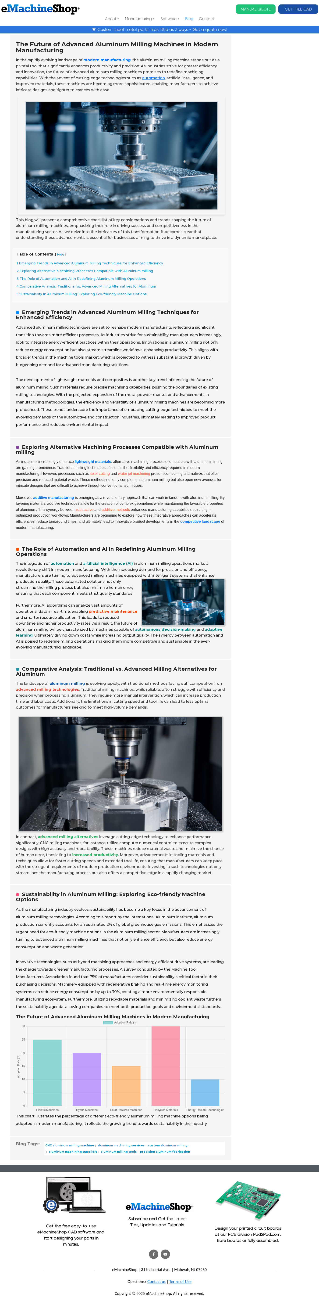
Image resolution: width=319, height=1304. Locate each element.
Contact (206, 19)
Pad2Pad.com (266, 1234)
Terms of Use (180, 1282)
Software (168, 19)
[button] (153, 1254)
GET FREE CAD (298, 9)
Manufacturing (138, 19)
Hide (60, 254)
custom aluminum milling (167, 1145)
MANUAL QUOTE (256, 9)
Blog (189, 19)
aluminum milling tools (118, 1151)
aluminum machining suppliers (72, 1151)
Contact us (156, 1282)
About (110, 19)
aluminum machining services (121, 1145)
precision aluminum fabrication (164, 1151)
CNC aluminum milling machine (69, 1145)
